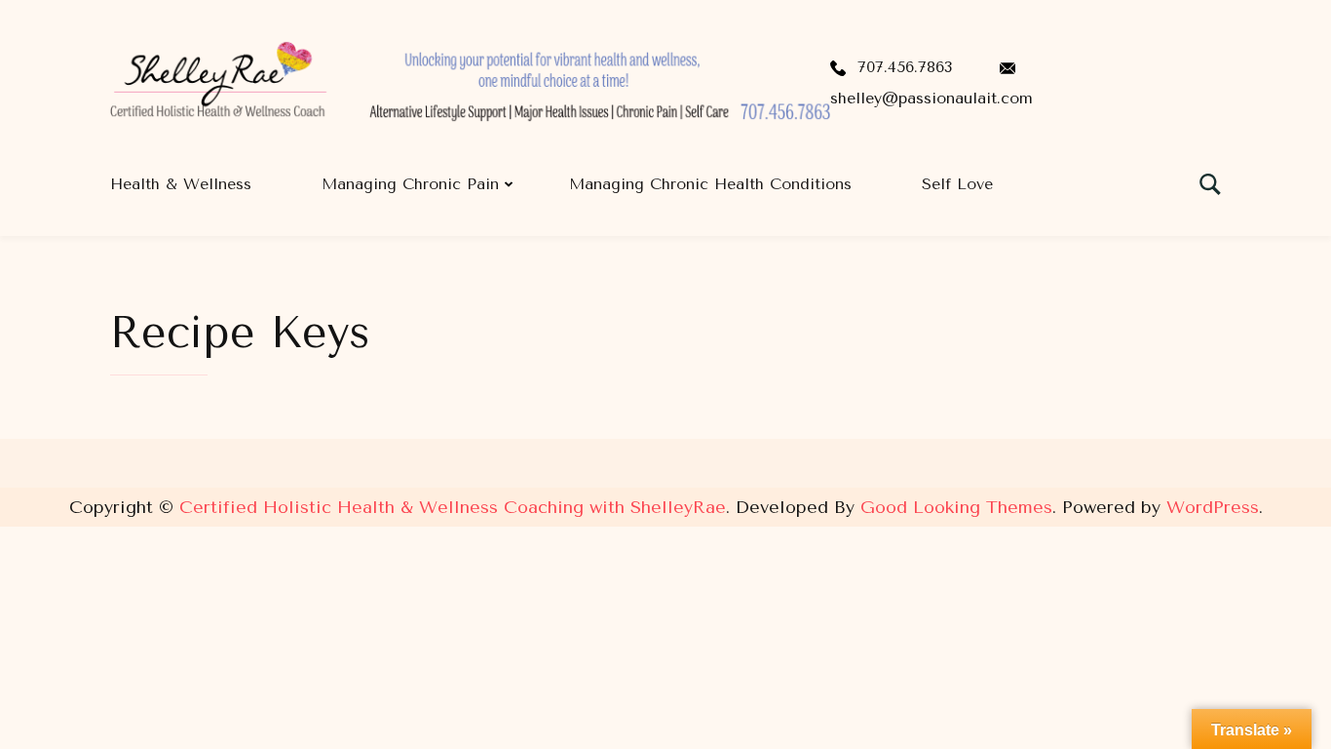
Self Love (957, 184)
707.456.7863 (904, 67)
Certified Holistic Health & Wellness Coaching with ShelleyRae (452, 507)
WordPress (1212, 507)
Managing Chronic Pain (410, 184)
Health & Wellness (180, 184)
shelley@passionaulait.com (931, 98)
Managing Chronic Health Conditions (710, 184)
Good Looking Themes (956, 507)
